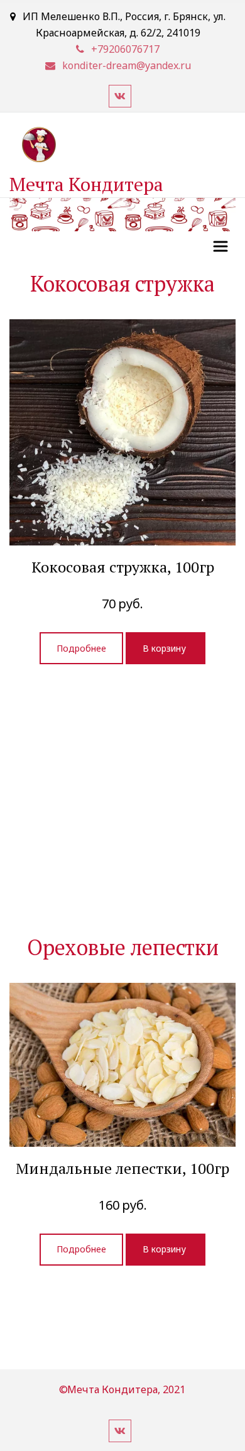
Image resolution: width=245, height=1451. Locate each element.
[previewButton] (81, 648)
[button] (165, 648)
